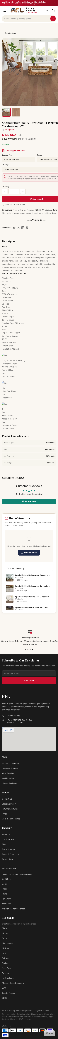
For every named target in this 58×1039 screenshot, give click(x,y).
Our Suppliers (8, 839)
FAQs (4, 814)
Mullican (5, 948)
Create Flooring (9, 993)
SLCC (4, 998)
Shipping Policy (9, 804)
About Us (6, 834)
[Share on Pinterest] (27, 227)
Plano (4, 894)
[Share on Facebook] (14, 227)
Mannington (7, 943)
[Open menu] (5, 11)
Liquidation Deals (9, 783)
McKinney (6, 904)
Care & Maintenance (11, 819)
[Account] (47, 10)
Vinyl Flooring (8, 773)
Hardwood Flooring (10, 763)
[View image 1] (6, 112)
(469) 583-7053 (13, 715)
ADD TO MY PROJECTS (15, 205)
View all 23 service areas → (15, 909)
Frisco (4, 889)
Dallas (4, 884)
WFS (4, 988)
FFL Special (9, 129)
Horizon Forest (8, 978)
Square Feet (7, 155)
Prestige (5, 973)
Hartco (5, 953)
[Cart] (53, 10)
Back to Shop (10, 33)
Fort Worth (6, 899)
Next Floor (6, 968)
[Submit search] (53, 18)
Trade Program (8, 849)
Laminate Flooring (10, 768)
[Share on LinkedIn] (22, 227)
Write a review (29, 501)
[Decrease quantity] (4, 191)
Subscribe (29, 680)
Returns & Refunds (10, 809)
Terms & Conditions (10, 854)
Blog (4, 844)
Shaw (4, 928)
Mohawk (6, 933)
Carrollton (6, 879)
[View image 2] (16, 112)
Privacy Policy (8, 859)
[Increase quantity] (23, 191)
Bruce (4, 938)
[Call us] (55, 3)
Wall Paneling (8, 778)
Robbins (5, 958)
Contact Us (7, 799)
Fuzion (5, 963)
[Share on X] (18, 227)
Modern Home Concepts (13, 983)
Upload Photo (30, 552)
